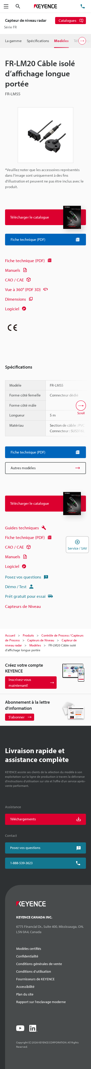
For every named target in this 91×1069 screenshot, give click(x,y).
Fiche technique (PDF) (25, 260)
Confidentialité (27, 956)
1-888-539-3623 (21, 863)
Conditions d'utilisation (33, 971)
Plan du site (24, 994)
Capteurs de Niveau (23, 606)
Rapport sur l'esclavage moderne (41, 1002)
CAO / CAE (14, 279)
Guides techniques (22, 527)
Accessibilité (25, 986)
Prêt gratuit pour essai (25, 596)
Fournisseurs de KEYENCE (35, 979)
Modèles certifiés (28, 948)
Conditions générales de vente (39, 964)
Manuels (12, 270)
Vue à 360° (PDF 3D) (23, 289)
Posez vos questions (23, 576)
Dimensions (15, 299)
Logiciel (12, 308)
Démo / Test (16, 586)
